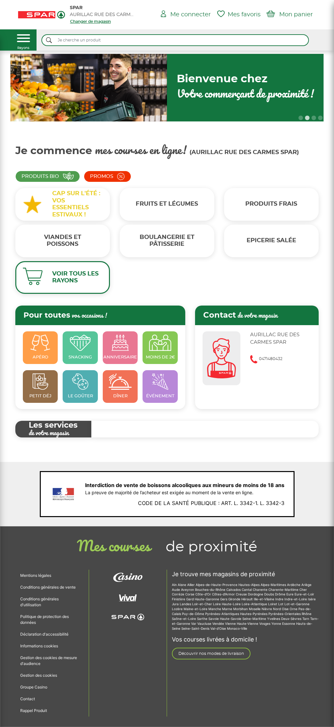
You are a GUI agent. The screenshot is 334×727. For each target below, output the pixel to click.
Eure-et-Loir (304, 594)
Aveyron (188, 590)
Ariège (306, 585)
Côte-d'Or (203, 594)
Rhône (306, 614)
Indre (279, 599)
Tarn (306, 619)
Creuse (242, 594)
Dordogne (256, 594)
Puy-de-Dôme (193, 614)
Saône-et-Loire (184, 619)
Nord (277, 609)
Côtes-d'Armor (224, 594)
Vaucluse (204, 623)
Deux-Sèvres (291, 619)
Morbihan (241, 609)
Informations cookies (39, 645)
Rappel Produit (33, 710)
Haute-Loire (232, 604)
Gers (224, 599)
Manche (215, 609)
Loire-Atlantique (255, 604)
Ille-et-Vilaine (264, 599)
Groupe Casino (33, 687)
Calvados (234, 590)
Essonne (289, 623)
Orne (294, 609)
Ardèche (294, 585)
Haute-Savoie (231, 619)
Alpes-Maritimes (274, 585)
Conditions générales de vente (48, 587)
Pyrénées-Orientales (285, 614)
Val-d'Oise (218, 628)
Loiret (273, 604)
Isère (312, 599)
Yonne (276, 623)
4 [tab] (320, 118)
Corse (190, 594)
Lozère (178, 609)
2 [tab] (307, 118)
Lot (281, 604)
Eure (290, 594)
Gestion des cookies (38, 675)
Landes (186, 604)
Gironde (234, 599)
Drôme (280, 594)
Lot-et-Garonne (297, 604)
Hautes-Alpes (249, 585)
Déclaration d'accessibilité (44, 634)
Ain (175, 585)
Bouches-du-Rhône (210, 590)
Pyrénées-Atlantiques (222, 614)
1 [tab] (300, 118)
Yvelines (274, 619)
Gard (190, 599)
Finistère (179, 599)
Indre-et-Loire (296, 599)
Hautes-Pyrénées (254, 614)
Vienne (231, 623)
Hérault (247, 599)
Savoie (214, 619)
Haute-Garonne (207, 599)
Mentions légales (35, 575)
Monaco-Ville (237, 628)
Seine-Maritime (254, 619)
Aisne (182, 585)
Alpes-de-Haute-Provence (217, 585)
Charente (260, 590)
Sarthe (202, 619)
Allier (191, 585)
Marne (227, 609)
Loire (217, 604)
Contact (27, 698)
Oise (286, 609)
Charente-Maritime (283, 590)
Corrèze (178, 594)
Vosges (265, 623)
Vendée (218, 623)
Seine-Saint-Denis (195, 628)
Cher (303, 590)
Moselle (255, 609)
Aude (176, 590)
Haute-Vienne (248, 623)
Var (194, 623)
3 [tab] (314, 118)
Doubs (269, 594)
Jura (176, 604)
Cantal (247, 590)
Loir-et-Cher (202, 604)
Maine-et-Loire (196, 609)
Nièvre (267, 609)
